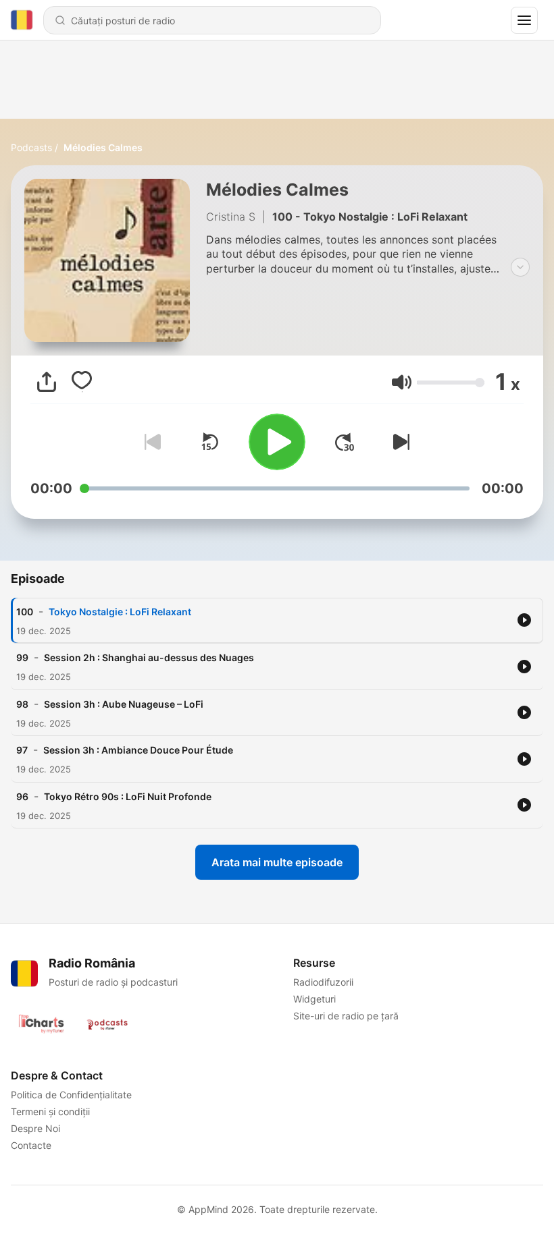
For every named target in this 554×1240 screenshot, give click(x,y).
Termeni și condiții (50, 1111)
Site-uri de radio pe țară (346, 1015)
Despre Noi (35, 1128)
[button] (401, 382)
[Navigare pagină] (524, 20)
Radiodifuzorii (323, 982)
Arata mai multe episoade (277, 862)
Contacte (31, 1145)
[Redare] (277, 442)
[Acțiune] (46, 382)
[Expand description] (520, 267)
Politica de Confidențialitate (71, 1094)
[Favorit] (82, 382)
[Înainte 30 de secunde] (344, 442)
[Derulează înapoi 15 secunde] (209, 442)
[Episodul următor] (398, 442)
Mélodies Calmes (103, 147)
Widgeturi (314, 999)
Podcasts (31, 147)
